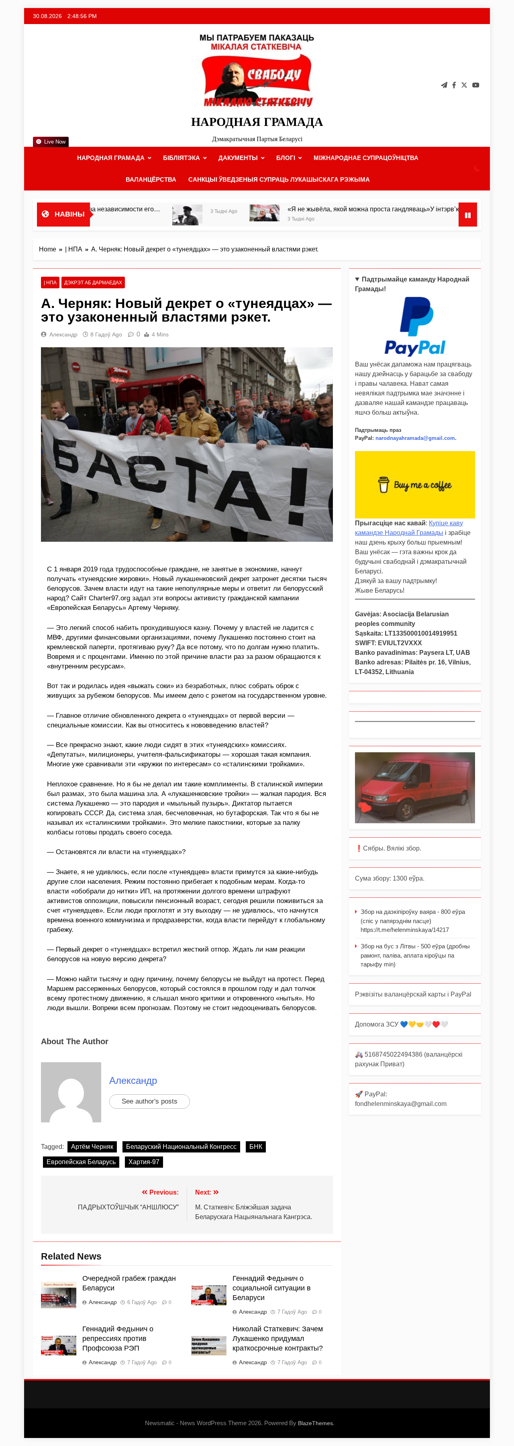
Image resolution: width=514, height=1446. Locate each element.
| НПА (50, 283)
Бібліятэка (181, 157)
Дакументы (238, 157)
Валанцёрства (151, 179)
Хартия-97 (143, 1161)
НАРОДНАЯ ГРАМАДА (257, 121)
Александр (63, 334)
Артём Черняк (92, 1146)
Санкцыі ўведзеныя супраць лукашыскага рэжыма (279, 179)
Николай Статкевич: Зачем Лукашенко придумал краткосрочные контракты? (278, 1338)
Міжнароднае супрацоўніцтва (366, 157)
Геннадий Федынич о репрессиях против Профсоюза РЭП (117, 1338)
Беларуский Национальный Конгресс (181, 1146)
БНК (255, 1146)
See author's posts (149, 1101)
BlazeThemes (315, 1423)
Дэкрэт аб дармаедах (93, 283)
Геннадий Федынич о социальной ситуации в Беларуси (272, 1288)
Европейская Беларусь (81, 1161)
